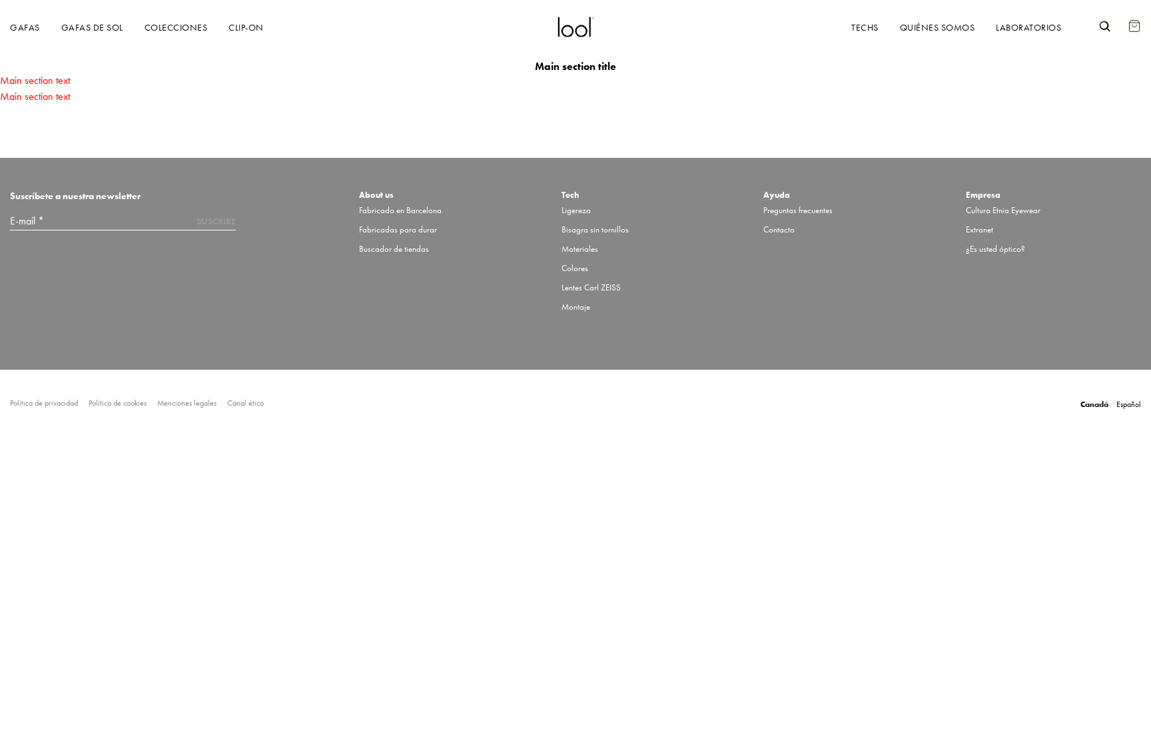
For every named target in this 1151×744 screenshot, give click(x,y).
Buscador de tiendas (394, 248)
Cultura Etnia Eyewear (1003, 210)
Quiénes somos (937, 27)
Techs (865, 27)
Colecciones (176, 27)
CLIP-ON (246, 27)
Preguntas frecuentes (798, 210)
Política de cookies (118, 403)
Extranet (979, 229)
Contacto (779, 229)
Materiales (580, 248)
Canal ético (245, 403)
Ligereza (576, 210)
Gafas (25, 27)
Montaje (576, 306)
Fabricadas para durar (398, 229)
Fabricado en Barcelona (400, 210)
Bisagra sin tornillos (595, 229)
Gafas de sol (92, 27)
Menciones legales (186, 403)
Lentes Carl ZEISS (591, 287)
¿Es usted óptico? (995, 248)
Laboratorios (1028, 27)
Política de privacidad (44, 403)
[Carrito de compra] (1134, 19)
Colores (575, 268)
